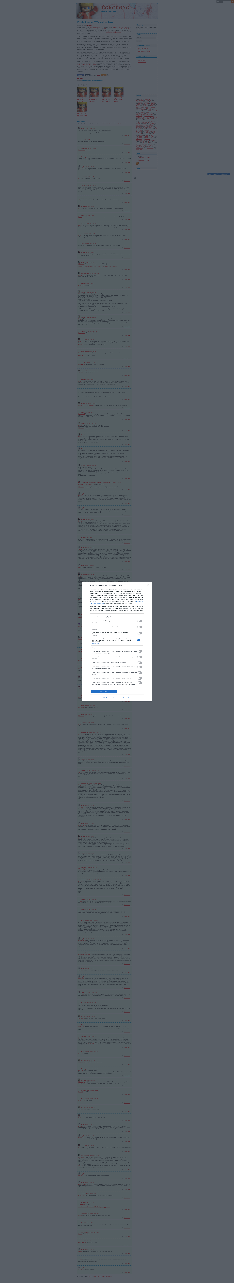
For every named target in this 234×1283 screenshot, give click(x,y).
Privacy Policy (127, 698)
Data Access (117, 698)
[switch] (139, 621)
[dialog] (117, 641)
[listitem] (117, 617)
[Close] (148, 585)
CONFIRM (103, 691)
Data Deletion (107, 698)
